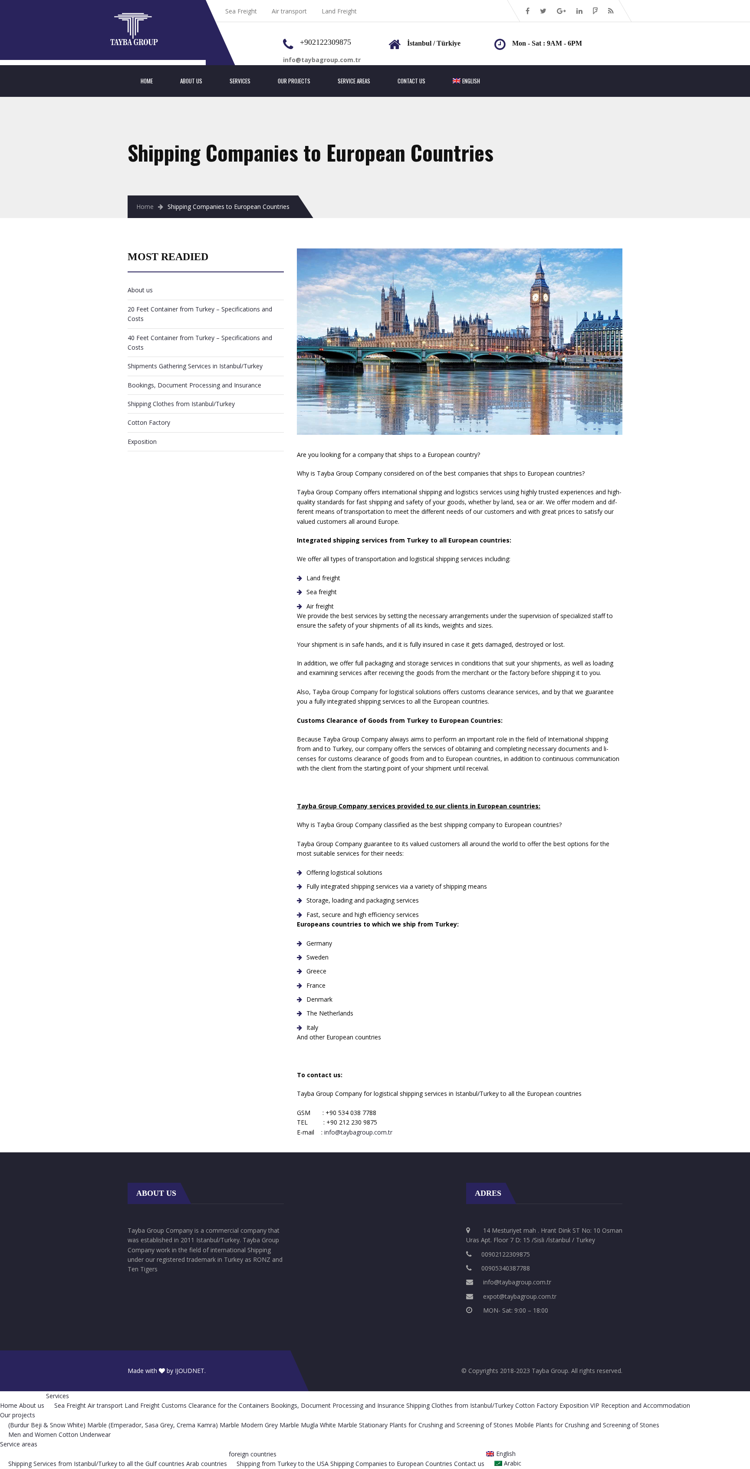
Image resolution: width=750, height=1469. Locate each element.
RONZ (261, 1259)
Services (240, 80)
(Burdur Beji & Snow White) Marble (57, 1425)
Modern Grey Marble (270, 1425)
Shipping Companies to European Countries (391, 1463)
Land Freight (339, 11)
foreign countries (252, 1454)
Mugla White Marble (329, 1425)
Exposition (142, 441)
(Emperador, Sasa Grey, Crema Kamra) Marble (174, 1425)
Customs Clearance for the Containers (215, 1405)
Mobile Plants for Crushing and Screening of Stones (587, 1425)
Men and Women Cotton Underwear (59, 1434)
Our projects (294, 80)
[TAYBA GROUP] (143, 17)
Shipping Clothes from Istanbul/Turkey (181, 404)
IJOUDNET (189, 1370)
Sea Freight (241, 11)
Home (147, 80)
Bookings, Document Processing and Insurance (194, 385)
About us (191, 80)
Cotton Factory (149, 422)
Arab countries (206, 1463)
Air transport (289, 11)
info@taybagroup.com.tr (358, 1132)
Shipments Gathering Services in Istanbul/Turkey (195, 366)
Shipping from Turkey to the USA (283, 1463)
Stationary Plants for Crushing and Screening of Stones (436, 1425)
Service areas (354, 80)
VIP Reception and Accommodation (640, 1405)
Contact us (411, 80)
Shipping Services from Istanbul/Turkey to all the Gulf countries (96, 1463)
